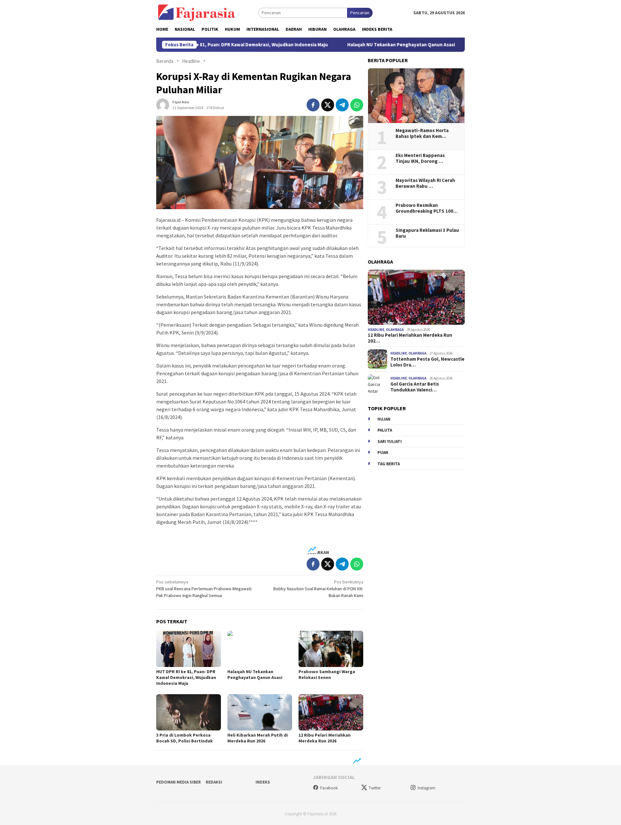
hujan (383, 419)
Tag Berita (388, 464)
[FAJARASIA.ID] (196, 12)
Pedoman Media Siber (178, 782)
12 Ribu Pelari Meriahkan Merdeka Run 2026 (325, 738)
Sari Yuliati (389, 441)
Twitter (375, 788)
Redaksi (214, 782)
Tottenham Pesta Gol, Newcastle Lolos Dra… (427, 362)
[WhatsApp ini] (356, 104)
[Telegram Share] (342, 104)
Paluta (384, 430)
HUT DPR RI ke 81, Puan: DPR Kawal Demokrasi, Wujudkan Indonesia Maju (222, 45)
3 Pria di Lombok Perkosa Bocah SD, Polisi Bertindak (184, 738)
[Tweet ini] (327, 104)
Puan (382, 452)
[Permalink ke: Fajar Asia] (162, 104)
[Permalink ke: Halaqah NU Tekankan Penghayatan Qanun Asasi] (259, 649)
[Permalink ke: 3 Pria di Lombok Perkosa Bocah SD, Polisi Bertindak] (188, 712)
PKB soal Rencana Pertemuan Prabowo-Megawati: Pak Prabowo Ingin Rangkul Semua (204, 588)
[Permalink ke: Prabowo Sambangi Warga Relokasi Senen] (331, 649)
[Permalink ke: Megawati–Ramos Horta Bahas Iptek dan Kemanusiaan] (416, 95)
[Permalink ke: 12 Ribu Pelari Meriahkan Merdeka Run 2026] (331, 712)
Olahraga (395, 329)
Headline (376, 329)
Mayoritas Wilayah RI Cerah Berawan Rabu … (425, 183)
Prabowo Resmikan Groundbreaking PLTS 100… (427, 208)
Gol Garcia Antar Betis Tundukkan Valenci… (414, 387)
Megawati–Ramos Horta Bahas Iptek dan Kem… (422, 133)
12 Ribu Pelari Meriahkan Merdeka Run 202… (410, 338)
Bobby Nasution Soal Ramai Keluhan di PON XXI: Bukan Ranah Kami (318, 588)
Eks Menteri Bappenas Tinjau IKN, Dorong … (420, 158)
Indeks (263, 782)
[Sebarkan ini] (313, 104)
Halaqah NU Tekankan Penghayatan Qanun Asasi (375, 45)
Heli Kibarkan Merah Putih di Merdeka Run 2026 (257, 738)
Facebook (329, 788)
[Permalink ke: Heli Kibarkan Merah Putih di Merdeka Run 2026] (259, 712)
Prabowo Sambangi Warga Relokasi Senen (327, 674)
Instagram (426, 788)
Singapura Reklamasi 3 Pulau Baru (427, 233)
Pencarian (359, 13)
